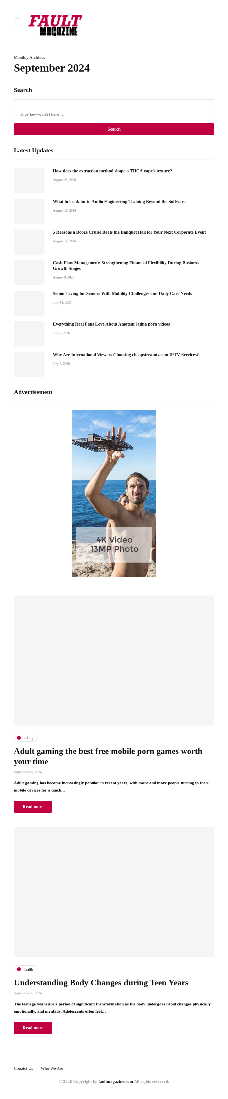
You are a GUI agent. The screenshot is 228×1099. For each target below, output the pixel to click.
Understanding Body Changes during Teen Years (101, 982)
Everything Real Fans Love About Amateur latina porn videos (111, 324)
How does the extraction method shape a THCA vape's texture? (112, 170)
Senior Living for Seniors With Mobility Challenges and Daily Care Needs (122, 293)
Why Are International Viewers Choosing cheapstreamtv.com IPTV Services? (126, 354)
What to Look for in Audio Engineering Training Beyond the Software (119, 201)
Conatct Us (23, 1068)
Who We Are (52, 1068)
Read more (33, 806)
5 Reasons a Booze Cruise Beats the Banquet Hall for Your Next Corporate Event (129, 232)
